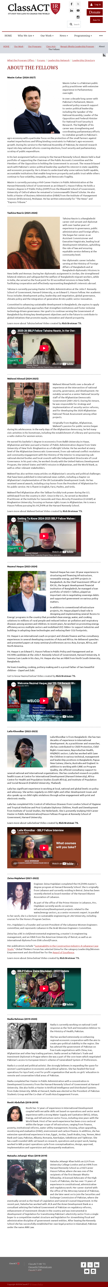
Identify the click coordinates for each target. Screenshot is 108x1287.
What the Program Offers (20, 60)
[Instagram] (78, 17)
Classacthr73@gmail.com (40, 1267)
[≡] (100, 36)
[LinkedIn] (71, 10)
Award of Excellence (63, 952)
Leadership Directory (83, 60)
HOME (6, 46)
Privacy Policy (37, 1284)
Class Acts (51, 46)
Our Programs (34, 46)
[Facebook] (71, 4)
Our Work (18, 46)
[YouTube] (78, 10)
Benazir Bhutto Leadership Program (77, 46)
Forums (41, 60)
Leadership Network (59, 60)
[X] (78, 4)
